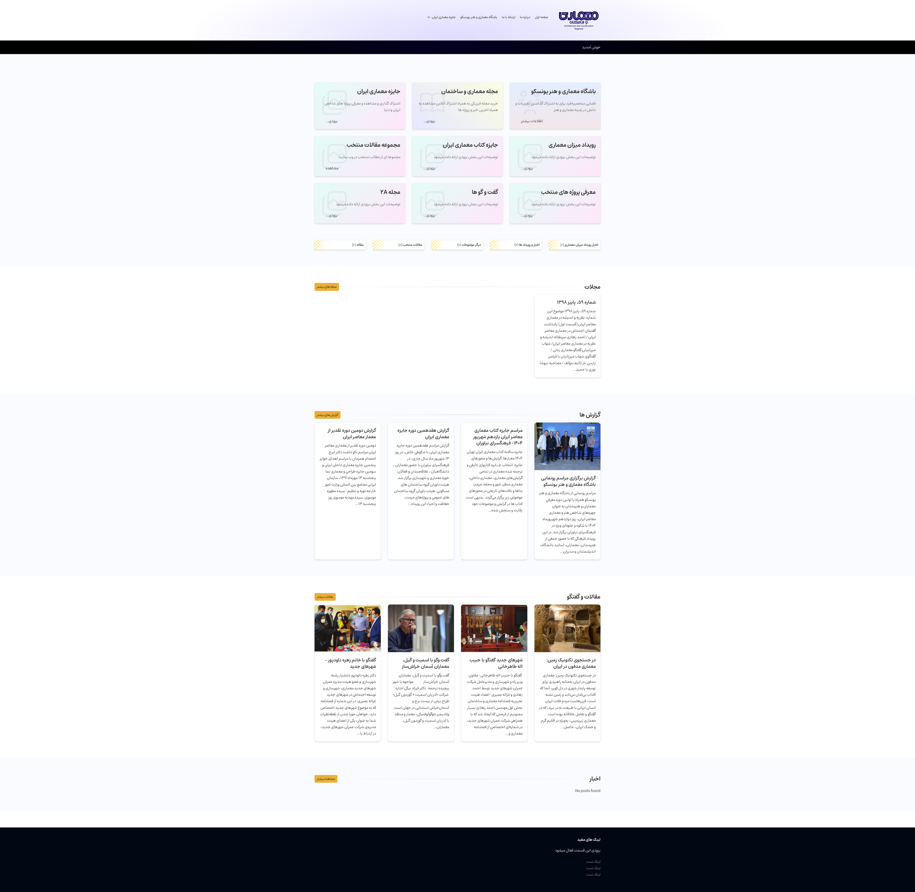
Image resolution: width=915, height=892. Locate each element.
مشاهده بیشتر (326, 779)
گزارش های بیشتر (327, 415)
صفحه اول (541, 17)
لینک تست (593, 861)
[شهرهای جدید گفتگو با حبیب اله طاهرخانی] (494, 627)
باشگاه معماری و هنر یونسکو (478, 17)
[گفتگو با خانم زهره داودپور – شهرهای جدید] (348, 627)
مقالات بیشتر (325, 597)
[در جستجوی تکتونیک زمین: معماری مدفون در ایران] (567, 627)
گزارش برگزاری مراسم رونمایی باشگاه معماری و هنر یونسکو (568, 481)
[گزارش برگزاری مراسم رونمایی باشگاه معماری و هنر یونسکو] (567, 445)
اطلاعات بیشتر (531, 121)
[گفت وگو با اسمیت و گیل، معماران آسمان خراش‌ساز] (421, 627)
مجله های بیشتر (327, 287)
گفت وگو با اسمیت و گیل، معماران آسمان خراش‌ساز (425, 663)
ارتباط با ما (508, 17)
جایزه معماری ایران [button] (444, 17)
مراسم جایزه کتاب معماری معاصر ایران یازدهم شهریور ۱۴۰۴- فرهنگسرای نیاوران (498, 437)
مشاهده (331, 168)
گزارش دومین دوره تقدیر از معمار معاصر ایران (352, 433)
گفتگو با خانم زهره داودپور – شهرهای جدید (350, 663)
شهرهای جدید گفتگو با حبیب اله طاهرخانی (496, 663)
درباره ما (525, 17)
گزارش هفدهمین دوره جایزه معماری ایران (423, 433)
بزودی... (429, 121)
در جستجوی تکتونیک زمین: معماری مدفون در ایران (571, 663)
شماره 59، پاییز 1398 (576, 302)
